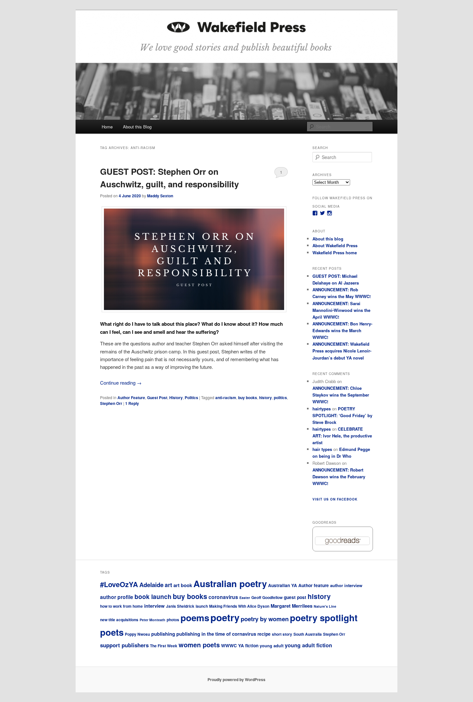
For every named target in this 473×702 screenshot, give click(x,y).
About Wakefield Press (334, 245)
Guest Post (157, 397)
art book (182, 585)
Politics (191, 397)
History (176, 397)
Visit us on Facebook (334, 499)
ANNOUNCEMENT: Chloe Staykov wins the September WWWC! (340, 395)
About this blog (327, 239)
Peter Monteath (152, 619)
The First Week (163, 646)
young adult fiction (308, 645)
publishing (163, 633)
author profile (116, 597)
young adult (271, 645)
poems (195, 617)
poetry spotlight (323, 617)
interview (154, 605)
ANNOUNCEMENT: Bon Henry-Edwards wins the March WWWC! (342, 330)
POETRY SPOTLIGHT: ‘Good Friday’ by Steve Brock (342, 415)
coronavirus (223, 597)
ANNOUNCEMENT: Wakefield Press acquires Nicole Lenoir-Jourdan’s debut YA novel (341, 350)
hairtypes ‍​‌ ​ (321, 429)
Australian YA (282, 585)
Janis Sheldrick (180, 606)
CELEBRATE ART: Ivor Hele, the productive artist (342, 435)
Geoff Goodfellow (267, 597)
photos (173, 619)
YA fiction (248, 645)
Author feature (313, 585)
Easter (244, 597)
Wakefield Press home (334, 252)
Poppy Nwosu (137, 634)
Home (107, 127)
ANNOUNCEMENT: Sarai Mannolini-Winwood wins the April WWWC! (341, 310)
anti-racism (225, 397)
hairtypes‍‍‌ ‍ (321, 409)
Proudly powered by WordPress (236, 679)
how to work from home (121, 606)
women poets (199, 644)
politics (280, 397)
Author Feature (131, 397)
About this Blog (137, 127)
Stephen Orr (111, 403)
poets (112, 632)
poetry (224, 617)
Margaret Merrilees (291, 605)
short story (282, 634)
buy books (247, 397)
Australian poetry (230, 583)
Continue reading (121, 382)
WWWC (229, 645)
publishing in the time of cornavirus (216, 633)
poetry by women (265, 618)
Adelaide (151, 584)
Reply (132, 403)
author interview (346, 585)
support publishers (124, 645)
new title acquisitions (119, 619)
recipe (264, 634)
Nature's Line (325, 606)
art (168, 585)
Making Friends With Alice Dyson (239, 606)
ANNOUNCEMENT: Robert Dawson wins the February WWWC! (338, 476)
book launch (153, 596)
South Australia (307, 634)
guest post (295, 597)
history (265, 397)
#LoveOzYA (119, 584)
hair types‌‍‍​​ (322, 449)
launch (202, 606)
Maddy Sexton (160, 196)
